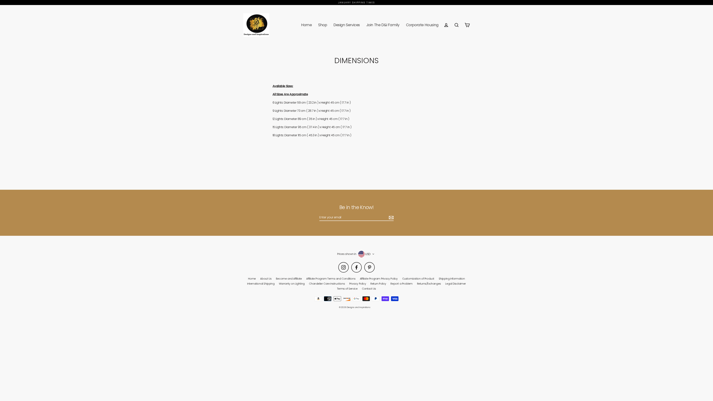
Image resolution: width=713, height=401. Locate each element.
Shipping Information (452, 279)
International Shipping (260, 284)
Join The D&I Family (383, 24)
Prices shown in (346, 254)
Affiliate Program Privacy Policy (379, 279)
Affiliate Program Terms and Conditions (330, 279)
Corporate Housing (422, 24)
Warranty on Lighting (292, 284)
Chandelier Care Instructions (327, 284)
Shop (322, 24)
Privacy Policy (357, 284)
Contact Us (369, 289)
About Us (265, 279)
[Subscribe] (391, 217)
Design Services (346, 24)
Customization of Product (418, 279)
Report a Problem (401, 284)
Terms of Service (347, 289)
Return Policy (378, 284)
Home (306, 24)
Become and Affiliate (289, 279)
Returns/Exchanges (429, 284)
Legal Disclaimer (455, 284)
